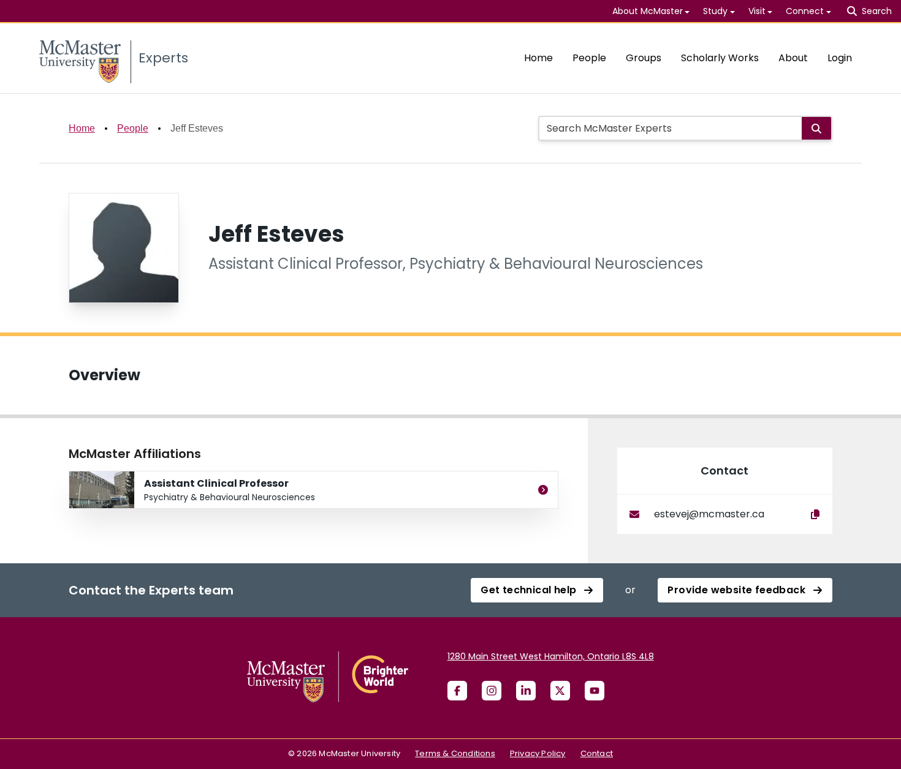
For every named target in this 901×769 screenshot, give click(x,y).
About (793, 58)
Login (839, 58)
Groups (643, 58)
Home (538, 58)
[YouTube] (594, 690)
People (589, 58)
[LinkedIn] (526, 690)
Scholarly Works (720, 58)
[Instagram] (491, 690)
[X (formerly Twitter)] (560, 690)
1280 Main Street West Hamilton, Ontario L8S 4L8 (550, 656)
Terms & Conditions (455, 753)
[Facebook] (457, 690)
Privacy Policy (538, 753)
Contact (596, 753)
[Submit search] (816, 128)
